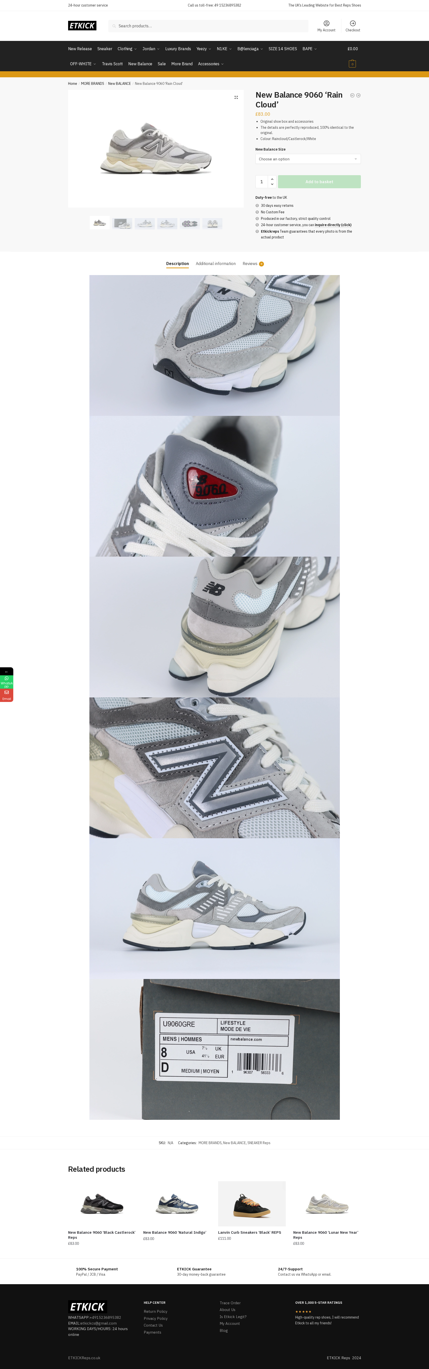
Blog (224, 1330)
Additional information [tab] (216, 263)
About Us (227, 1309)
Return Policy (155, 1311)
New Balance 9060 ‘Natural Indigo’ (174, 1232)
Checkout (353, 30)
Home (72, 83)
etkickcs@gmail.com (98, 1323)
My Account (327, 30)
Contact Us (153, 1325)
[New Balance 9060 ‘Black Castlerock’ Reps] (102, 1203)
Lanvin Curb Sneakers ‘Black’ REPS (249, 1232)
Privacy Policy (156, 1318)
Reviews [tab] (250, 263)
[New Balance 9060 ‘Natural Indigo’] (177, 1203)
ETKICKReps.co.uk (84, 1357)
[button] (236, 97)
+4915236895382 (105, 1317)
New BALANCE (119, 83)
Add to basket (319, 181)
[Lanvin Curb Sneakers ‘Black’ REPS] (252, 1203)
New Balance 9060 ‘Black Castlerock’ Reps (101, 1235)
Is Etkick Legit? (233, 1316)
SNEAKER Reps (258, 1143)
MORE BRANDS (92, 83)
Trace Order (230, 1302)
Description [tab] (177, 263)
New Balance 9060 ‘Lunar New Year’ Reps (325, 1235)
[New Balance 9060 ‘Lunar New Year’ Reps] (327, 1203)
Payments (152, 1332)
